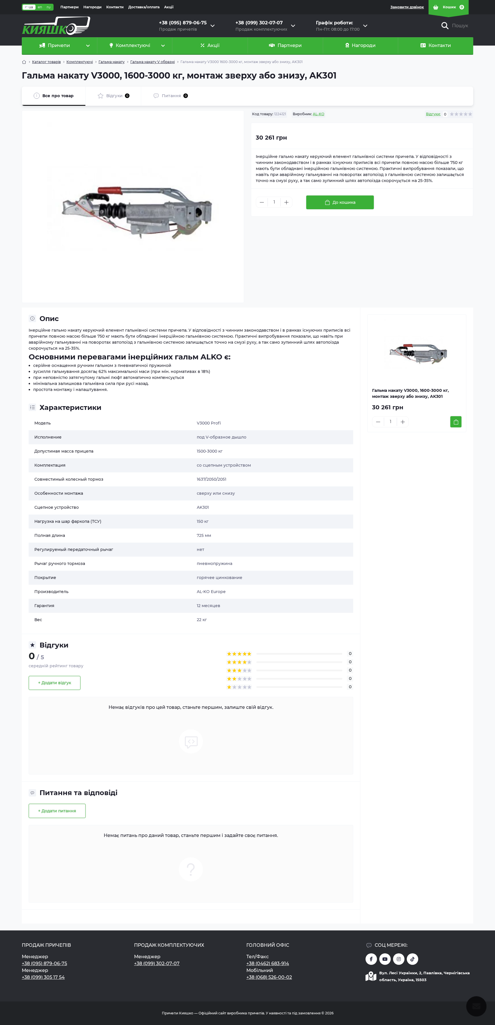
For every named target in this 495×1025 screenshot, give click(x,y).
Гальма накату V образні (152, 62)
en (40, 7)
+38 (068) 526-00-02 (269, 977)
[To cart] (455, 421)
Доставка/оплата (144, 7)
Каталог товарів (46, 62)
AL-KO (318, 114)
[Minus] (262, 202)
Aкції (169, 7)
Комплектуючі (79, 62)
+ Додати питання (57, 810)
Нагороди (92, 7)
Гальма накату (112, 62)
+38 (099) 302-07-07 (157, 963)
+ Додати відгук (54, 682)
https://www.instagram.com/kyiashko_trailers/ (398, 959)
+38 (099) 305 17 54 (43, 977)
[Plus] (286, 202)
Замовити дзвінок (407, 7)
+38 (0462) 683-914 (267, 963)
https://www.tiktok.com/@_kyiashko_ (412, 959)
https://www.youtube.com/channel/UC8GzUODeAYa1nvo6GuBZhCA (385, 959)
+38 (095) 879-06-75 (44, 963)
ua (31, 7)
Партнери (69, 7)
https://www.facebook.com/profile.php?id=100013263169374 (371, 959)
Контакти (115, 7)
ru (48, 7)
